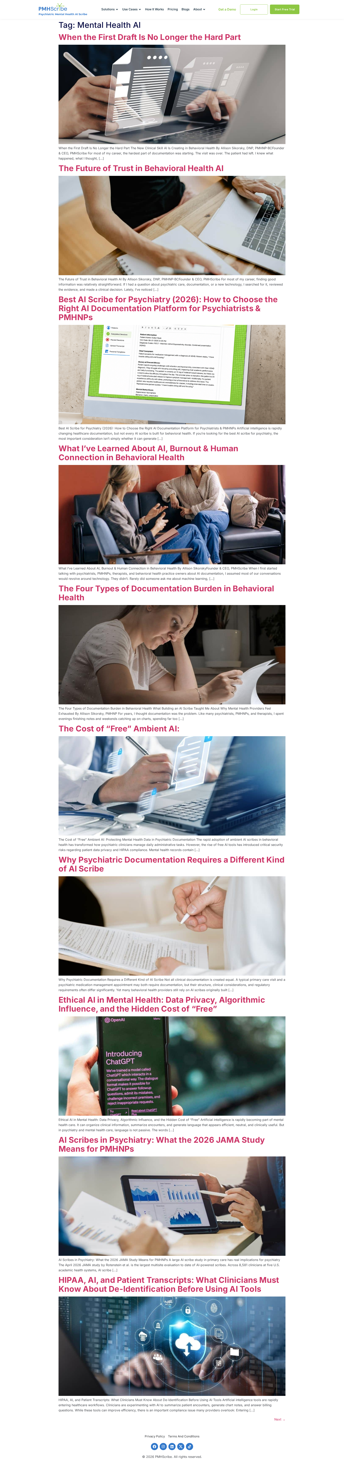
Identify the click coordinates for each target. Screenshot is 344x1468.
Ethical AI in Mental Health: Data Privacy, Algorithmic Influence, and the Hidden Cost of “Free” (162, 1004)
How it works (154, 9)
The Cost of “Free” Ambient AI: (120, 728)
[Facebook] (154, 1446)
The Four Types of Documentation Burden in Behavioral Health (166, 593)
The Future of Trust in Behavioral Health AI (141, 168)
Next (279, 1419)
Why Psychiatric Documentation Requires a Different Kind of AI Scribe (171, 864)
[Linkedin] (172, 1446)
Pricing (173, 9)
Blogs (186, 9)
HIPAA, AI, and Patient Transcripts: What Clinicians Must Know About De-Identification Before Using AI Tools (169, 1284)
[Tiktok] (189, 1446)
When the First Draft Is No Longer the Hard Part (150, 37)
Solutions (108, 9)
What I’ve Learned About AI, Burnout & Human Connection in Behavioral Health (148, 452)
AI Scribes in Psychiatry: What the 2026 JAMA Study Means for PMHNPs (162, 1144)
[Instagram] (163, 1446)
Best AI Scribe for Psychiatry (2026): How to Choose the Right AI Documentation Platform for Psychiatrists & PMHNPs (168, 308)
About (197, 9)
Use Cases (130, 9)
